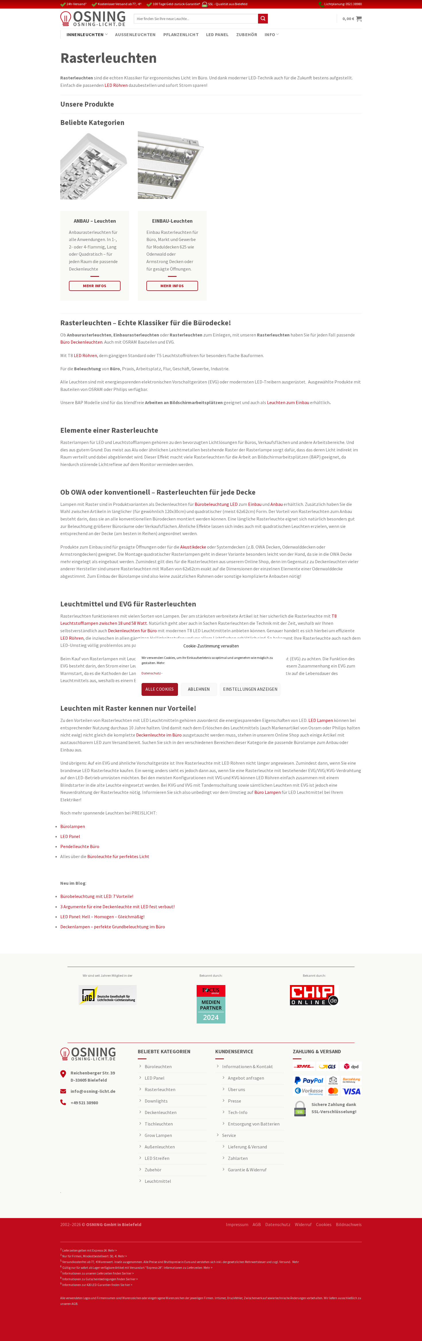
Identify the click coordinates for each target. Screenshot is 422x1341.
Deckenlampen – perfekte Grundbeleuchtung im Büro (112, 926)
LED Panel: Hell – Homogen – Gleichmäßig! (102, 916)
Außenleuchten (135, 34)
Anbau (277, 504)
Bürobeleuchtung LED (216, 504)
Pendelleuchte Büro (79, 846)
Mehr (295, 1262)
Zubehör (246, 34)
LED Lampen (320, 720)
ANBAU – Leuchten (95, 221)
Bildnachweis (349, 1224)
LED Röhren (116, 85)
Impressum (237, 1224)
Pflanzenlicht (181, 34)
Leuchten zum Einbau (288, 402)
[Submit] (263, 19)
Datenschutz (151, 673)
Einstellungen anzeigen (250, 689)
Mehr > (112, 1250)
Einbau (255, 504)
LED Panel (217, 34)
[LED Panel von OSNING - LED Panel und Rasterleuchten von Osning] (92, 18)
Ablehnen (199, 689)
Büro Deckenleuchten (81, 342)
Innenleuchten (85, 34)
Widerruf (303, 1224)
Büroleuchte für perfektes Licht (118, 856)
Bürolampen (72, 826)
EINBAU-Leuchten (172, 221)
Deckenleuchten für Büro (132, 630)
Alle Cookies (160, 689)
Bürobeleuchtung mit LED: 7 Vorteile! (96, 896)
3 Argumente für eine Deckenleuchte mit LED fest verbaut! (117, 906)
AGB (257, 1224)
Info (270, 34)
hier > (130, 1273)
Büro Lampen (267, 792)
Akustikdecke (193, 547)
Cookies (324, 1224)
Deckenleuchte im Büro (159, 735)
